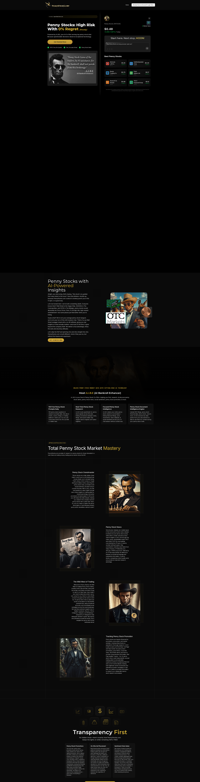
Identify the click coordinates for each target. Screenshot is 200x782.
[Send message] (147, 48)
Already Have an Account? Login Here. (143, 5)
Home (127, 5)
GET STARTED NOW (56, 340)
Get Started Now (60, 42)
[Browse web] (112, 49)
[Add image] (109, 49)
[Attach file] (107, 49)
